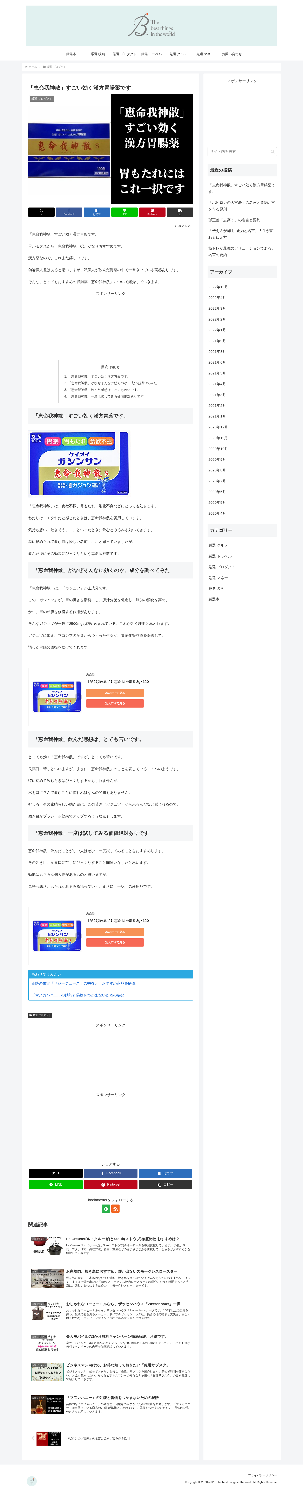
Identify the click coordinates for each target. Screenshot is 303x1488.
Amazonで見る (115, 693)
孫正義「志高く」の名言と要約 (234, 220)
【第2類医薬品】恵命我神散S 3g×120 (117, 682)
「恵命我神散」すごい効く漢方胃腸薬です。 (241, 188)
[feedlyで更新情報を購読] (106, 1209)
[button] (180, 212)
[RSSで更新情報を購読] (115, 1209)
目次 (104, 367)
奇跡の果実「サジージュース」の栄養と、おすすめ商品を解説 (83, 983)
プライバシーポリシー (262, 1475)
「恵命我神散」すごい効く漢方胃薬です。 (99, 376)
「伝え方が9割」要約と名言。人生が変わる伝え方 (241, 234)
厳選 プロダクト (42, 1015)
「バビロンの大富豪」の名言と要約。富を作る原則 (241, 206)
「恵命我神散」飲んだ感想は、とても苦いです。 (104, 390)
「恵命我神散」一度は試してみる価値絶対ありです (106, 396)
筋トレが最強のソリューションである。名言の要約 (241, 251)
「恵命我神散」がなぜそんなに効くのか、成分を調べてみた (112, 383)
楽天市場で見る (115, 703)
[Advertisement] (110, 326)
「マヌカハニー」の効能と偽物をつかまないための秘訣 (78, 995)
